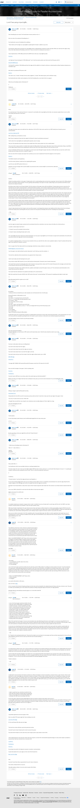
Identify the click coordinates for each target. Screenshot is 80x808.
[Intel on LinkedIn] (20, 795)
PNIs (17, 583)
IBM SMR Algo (11, 356)
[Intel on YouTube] (23, 795)
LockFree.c (10, 741)
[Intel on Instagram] (26, 795)
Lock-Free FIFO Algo (12, 719)
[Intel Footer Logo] (8, 797)
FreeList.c (10, 56)
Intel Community (10, 17)
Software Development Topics (31, 17)
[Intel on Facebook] (14, 795)
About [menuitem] (12, 5)
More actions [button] (67, 22)
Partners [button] (35, 2)
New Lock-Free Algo (12, 754)
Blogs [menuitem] (50, 5)
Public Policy (61, 792)
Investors (36, 792)
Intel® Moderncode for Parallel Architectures (15, 18)
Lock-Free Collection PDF (13, 133)
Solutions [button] (21, 2)
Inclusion (56, 792)
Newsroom (31, 792)
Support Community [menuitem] (5, 5)
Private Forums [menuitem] (57, 5)
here (40, 781)
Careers (40, 792)
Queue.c (10, 73)
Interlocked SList (12, 393)
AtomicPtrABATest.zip (13, 62)
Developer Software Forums (19, 17)
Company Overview (18, 792)
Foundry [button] (41, 2)
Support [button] (15, 2)
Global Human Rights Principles (47, 801)
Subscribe (58, 22)
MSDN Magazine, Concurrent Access (16, 248)
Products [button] (8, 2)
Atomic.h (10, 156)
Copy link (61, 119)
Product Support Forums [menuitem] (33, 5)
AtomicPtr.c (10, 359)
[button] (71, 29)
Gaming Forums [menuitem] (43, 5)
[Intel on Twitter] (17, 795)
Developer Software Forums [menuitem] (20, 5)
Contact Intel (25, 792)
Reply (68, 89)
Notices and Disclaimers (54, 801)
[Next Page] (43, 96)
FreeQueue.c (11, 373)
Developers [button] (28, 2)
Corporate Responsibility (48, 792)
